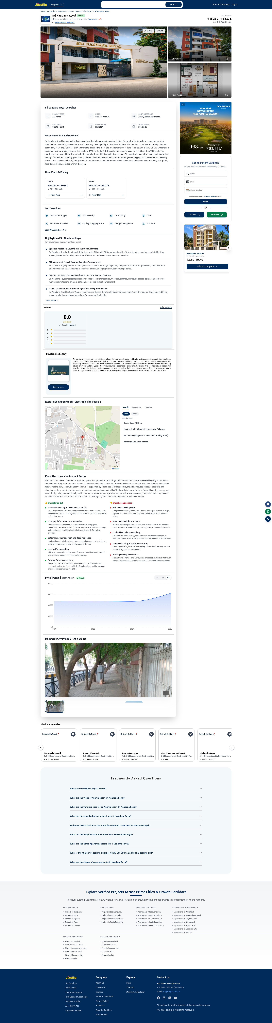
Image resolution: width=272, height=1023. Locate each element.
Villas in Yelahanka (109, 945)
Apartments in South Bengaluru (150, 922)
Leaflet (116, 468)
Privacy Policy (102, 1001)
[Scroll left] (40, 747)
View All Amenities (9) (54, 230)
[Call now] (268, 519)
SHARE (149, 31)
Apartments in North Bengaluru (150, 919)
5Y (168, 577)
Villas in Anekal (108, 955)
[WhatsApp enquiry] (268, 511)
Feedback (100, 1005)
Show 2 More (51, 300)
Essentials (136, 407)
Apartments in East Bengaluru (149, 912)
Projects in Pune (71, 922)
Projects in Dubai (71, 915)
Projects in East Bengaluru (112, 912)
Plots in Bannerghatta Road (75, 948)
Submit (205, 202)
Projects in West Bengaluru (112, 915)
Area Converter (72, 1006)
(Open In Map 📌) (95, 19)
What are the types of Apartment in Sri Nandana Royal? (97, 797)
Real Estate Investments (76, 997)
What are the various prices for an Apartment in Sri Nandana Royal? (103, 807)
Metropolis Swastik (195, 253)
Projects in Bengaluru (73, 912)
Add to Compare (206, 267)
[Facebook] (158, 997)
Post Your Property (221, 4)
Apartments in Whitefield (184, 912)
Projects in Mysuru (72, 919)
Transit (125, 407)
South (70, 11)
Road (126, 414)
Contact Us (101, 987)
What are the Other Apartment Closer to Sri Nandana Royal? (99, 843)
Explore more (58, 387)
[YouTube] (175, 997)
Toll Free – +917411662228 (168, 983)
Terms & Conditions (210, 196)
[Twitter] (169, 997)
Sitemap (130, 987)
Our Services (71, 983)
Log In (234, 4)
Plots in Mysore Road (73, 952)
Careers (99, 992)
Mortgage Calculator (135, 992)
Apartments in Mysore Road (185, 926)
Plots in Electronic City (73, 955)
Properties (51, 11)
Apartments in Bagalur (183, 932)
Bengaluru (62, 11)
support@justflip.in (171, 991)
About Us (100, 983)
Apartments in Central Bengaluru (151, 926)
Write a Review (166, 307)
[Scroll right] (231, 747)
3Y (163, 577)
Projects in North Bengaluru (112, 919)
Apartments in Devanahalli (184, 922)
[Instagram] (164, 997)
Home (43, 11)
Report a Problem (104, 1010)
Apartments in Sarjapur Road (185, 919)
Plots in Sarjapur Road (74, 945)
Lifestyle (148, 407)
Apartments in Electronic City (185, 929)
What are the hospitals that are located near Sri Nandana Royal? (101, 834)
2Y (157, 577)
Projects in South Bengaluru (112, 922)
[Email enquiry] (268, 504)
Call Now (192, 215)
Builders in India (72, 1001)
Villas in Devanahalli (110, 941)
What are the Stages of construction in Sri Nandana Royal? (98, 862)
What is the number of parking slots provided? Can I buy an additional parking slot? (111, 852)
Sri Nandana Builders (65, 22)
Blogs (128, 983)
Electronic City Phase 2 (84, 11)
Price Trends (70, 988)
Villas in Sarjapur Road (110, 948)
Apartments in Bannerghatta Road (187, 915)
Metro (135, 414)
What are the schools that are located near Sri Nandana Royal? (100, 816)
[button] (82, 437)
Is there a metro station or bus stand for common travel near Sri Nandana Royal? (110, 825)
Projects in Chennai (72, 926)
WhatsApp (215, 215)
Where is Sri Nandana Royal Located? (88, 788)
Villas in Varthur (108, 952)
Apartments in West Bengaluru (150, 915)
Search (173, 4)
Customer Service (73, 1010)
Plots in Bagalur (71, 958)
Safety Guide (102, 1015)
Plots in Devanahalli (73, 941)
